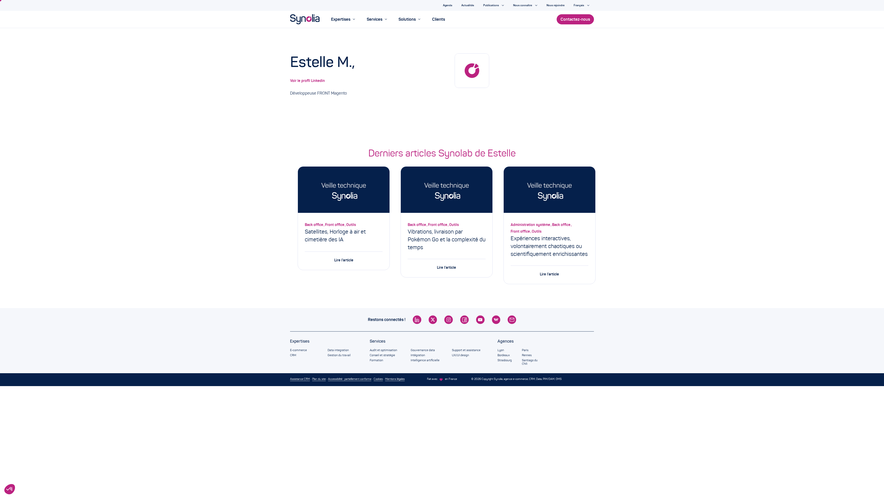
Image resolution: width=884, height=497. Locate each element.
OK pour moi (73, 474)
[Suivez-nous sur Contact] (512, 320)
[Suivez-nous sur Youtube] (480, 320)
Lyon (500, 350)
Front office (334, 224)
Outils (351, 224)
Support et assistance (466, 350)
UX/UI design (460, 355)
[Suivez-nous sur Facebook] (464, 320)
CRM (293, 355)
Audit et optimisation (383, 350)
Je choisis (24, 474)
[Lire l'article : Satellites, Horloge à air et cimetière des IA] (344, 191)
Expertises (299, 341)
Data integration (338, 350)
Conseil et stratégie (382, 355)
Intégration (418, 355)
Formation (376, 360)
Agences (505, 341)
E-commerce (298, 350)
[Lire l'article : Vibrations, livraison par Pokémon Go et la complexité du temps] (446, 191)
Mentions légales (395, 379)
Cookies (378, 379)
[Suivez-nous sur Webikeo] (496, 320)
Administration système (530, 224)
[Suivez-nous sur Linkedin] (417, 320)
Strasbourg (504, 360)
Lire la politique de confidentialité (25, 458)
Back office (314, 224)
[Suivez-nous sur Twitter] (433, 320)
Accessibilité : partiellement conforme (349, 379)
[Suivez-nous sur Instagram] (448, 320)
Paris (525, 350)
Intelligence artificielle (425, 360)
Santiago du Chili (530, 362)
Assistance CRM (300, 379)
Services (377, 341)
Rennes (527, 355)
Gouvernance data (423, 350)
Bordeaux (503, 355)
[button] (9, 489)
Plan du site (319, 379)
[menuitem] (343, 19)
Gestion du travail (339, 355)
